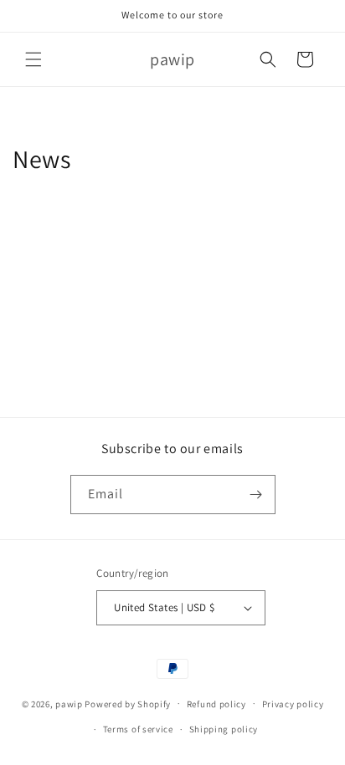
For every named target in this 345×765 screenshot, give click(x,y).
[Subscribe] (256, 494)
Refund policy (216, 704)
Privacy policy (293, 704)
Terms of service (138, 729)
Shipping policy (224, 729)
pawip (69, 703)
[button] (33, 59)
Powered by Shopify (128, 703)
